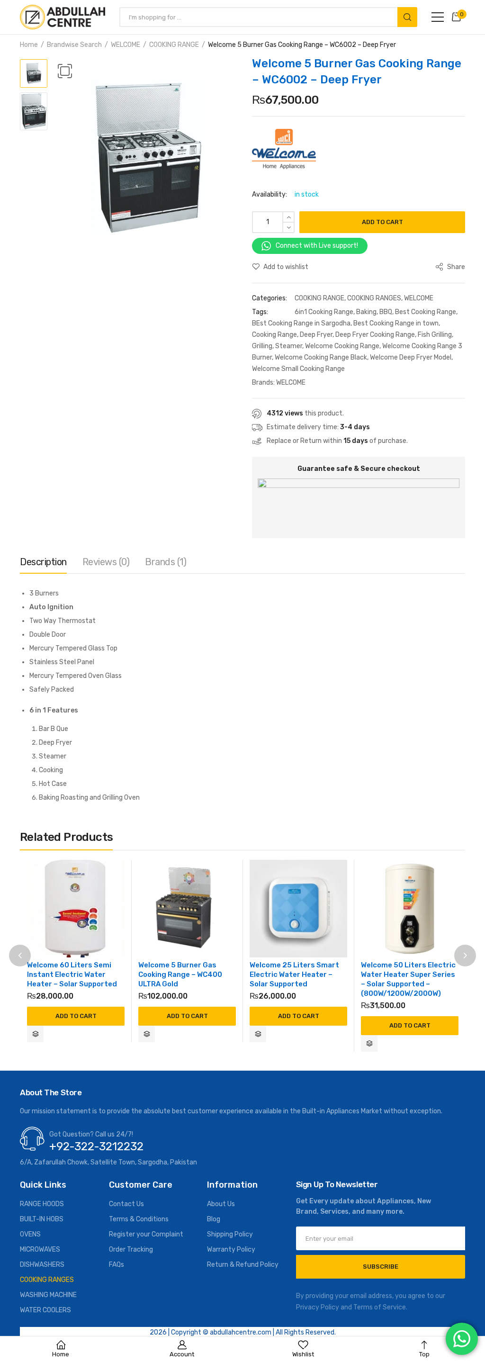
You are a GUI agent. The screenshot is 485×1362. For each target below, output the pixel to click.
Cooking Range (274, 335)
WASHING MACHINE (48, 1295)
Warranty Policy (231, 1249)
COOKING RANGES (374, 298)
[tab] (43, 564)
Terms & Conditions (139, 1219)
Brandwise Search (74, 45)
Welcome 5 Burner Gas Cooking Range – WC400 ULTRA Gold (180, 974)
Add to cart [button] (76, 1015)
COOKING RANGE (174, 45)
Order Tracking (131, 1249)
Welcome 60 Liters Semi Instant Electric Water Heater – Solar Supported (72, 974)
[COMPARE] (35, 1034)
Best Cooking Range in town (396, 323)
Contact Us (126, 1204)
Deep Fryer (316, 335)
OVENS (30, 1234)
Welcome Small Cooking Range (298, 369)
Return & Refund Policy (242, 1265)
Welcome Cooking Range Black (321, 357)
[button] (65, 71)
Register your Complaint (146, 1234)
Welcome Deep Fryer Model (410, 357)
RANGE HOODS (42, 1204)
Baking (366, 312)
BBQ (385, 312)
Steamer (288, 346)
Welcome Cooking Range (342, 346)
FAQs (116, 1265)
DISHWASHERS (42, 1265)
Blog (213, 1219)
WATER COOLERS (45, 1310)
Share (455, 267)
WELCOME (125, 45)
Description (43, 562)
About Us (221, 1204)
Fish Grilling (435, 335)
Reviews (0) (106, 562)
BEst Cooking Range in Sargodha (301, 323)
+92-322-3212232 (96, 1146)
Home (29, 45)
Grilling (262, 346)
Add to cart (382, 221)
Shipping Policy (230, 1234)
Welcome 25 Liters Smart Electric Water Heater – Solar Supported (294, 974)
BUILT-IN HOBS (41, 1219)
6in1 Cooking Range (324, 312)
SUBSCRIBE (380, 1266)
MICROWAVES (40, 1249)
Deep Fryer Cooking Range (375, 335)
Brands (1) (165, 562)
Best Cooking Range (425, 312)
